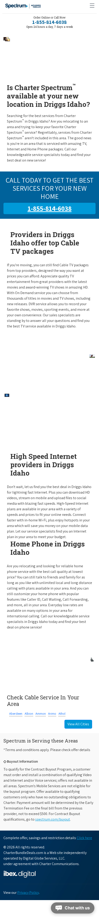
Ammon (40, 713)
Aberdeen (15, 713)
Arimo (52, 713)
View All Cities (78, 724)
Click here (84, 837)
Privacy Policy (28, 892)
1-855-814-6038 (49, 22)
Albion (29, 713)
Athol (61, 713)
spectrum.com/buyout (52, 819)
